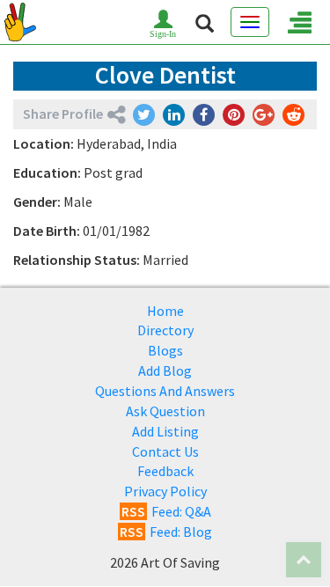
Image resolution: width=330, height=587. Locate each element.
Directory (165, 330)
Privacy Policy (165, 491)
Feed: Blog (166, 531)
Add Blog (165, 370)
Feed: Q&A (166, 511)
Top (303, 559)
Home (165, 310)
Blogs (165, 350)
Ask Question (165, 411)
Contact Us (165, 451)
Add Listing (165, 431)
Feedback (165, 471)
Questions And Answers (165, 391)
